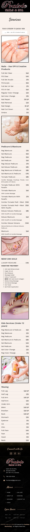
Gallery (19, 492)
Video (8, 502)
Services (9, 499)
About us (10, 495)
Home (8, 492)
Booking (20, 495)
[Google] (19, 453)
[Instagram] (11, 453)
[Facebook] (15, 453)
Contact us (21, 499)
